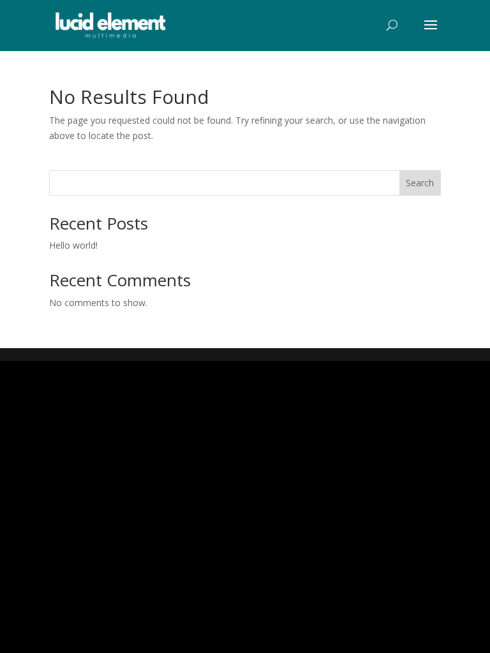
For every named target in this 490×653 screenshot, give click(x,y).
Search (420, 183)
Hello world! (73, 245)
